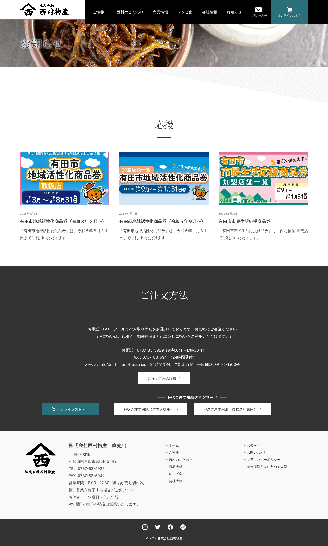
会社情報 (209, 12)
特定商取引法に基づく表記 (267, 467)
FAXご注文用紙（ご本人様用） (149, 409)
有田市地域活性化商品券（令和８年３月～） (63, 221)
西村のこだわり (130, 12)
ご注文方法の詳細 (162, 378)
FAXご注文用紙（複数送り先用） (230, 409)
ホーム (174, 445)
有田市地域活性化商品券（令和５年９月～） (162, 221)
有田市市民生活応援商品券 (244, 221)
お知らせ (234, 12)
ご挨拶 (98, 12)
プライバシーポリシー (263, 459)
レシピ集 (185, 12)
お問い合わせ (258, 15)
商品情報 (160, 12)
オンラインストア (289, 15)
